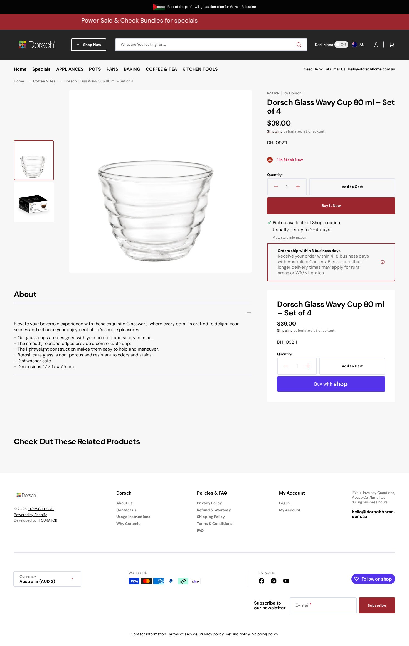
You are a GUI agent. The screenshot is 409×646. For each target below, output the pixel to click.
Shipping (275, 131)
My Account (289, 510)
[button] (376, 44)
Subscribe (377, 605)
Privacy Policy (209, 503)
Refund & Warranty (214, 510)
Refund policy (238, 634)
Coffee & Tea (44, 81)
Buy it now (331, 205)
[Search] (300, 44)
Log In (284, 503)
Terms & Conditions (214, 523)
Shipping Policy (211, 516)
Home (19, 81)
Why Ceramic (128, 523)
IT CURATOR (47, 520)
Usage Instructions (133, 516)
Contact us (126, 510)
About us (124, 503)
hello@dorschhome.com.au (373, 514)
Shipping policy (265, 634)
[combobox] (211, 44)
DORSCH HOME (41, 508)
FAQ (200, 530)
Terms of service (183, 634)
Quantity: (275, 175)
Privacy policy (212, 634)
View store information (289, 237)
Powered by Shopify (30, 514)
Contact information (148, 634)
